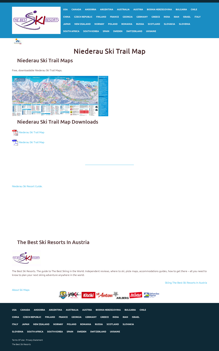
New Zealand (82, 23)
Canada (76, 9)
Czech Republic (83, 16)
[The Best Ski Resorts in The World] (26, 257)
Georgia (128, 16)
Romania (126, 23)
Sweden (117, 31)
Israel (187, 16)
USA (65, 9)
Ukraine (151, 31)
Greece (156, 16)
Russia (140, 23)
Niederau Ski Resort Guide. (27, 186)
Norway (99, 23)
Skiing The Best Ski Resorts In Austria (186, 282)
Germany (142, 16)
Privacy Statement (34, 339)
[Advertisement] (108, 214)
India (167, 16)
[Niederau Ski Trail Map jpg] (60, 95)
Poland (113, 23)
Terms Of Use (18, 339)
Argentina (106, 9)
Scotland (154, 23)
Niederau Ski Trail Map (31, 132)
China (66, 16)
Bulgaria (181, 9)
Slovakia (169, 23)
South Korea (91, 31)
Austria (138, 9)
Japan (67, 23)
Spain (106, 31)
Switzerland (134, 31)
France (114, 16)
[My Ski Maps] (36, 20)
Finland (101, 16)
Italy (197, 16)
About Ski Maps (20, 289)
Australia (123, 9)
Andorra (90, 9)
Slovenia (184, 23)
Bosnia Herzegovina (159, 9)
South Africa (71, 31)
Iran (176, 16)
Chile (194, 9)
